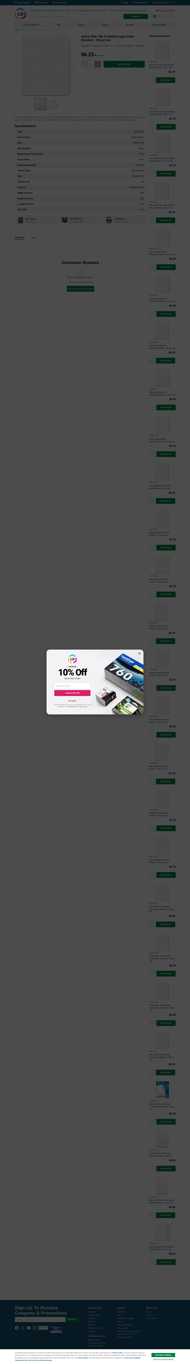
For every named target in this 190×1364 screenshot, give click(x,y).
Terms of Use (83, 706)
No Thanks (72, 701)
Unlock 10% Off (72, 693)
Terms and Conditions (132, 1358)
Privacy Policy (117, 1353)
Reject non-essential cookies (163, 1359)
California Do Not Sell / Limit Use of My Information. (33, 1360)
